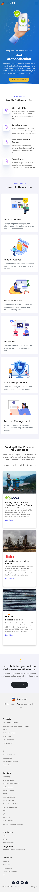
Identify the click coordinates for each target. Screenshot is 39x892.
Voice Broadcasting (10, 807)
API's (4, 836)
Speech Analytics (9, 755)
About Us (6, 861)
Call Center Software (10, 723)
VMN (4, 811)
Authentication (8, 787)
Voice (5, 729)
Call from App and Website (13, 824)
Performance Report (10, 761)
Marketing (6, 777)
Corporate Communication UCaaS (16, 726)
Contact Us (7, 865)
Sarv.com (27, 887)
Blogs (5, 839)
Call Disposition (8, 740)
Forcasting (6, 765)
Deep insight (7, 758)
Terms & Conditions (10, 872)
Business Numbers (9, 733)
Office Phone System (10, 804)
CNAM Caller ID (8, 821)
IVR (4, 814)
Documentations (9, 843)
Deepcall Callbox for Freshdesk (14, 850)
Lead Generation (9, 797)
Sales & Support (9, 790)
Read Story (9, 520)
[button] (36, 3)
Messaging (7, 736)
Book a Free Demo (18, 80)
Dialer (5, 794)
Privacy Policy (7, 868)
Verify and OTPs (8, 743)
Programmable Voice (10, 783)
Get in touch (19, 685)
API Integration (8, 780)
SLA (4, 875)
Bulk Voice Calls (8, 800)
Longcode (6, 817)
